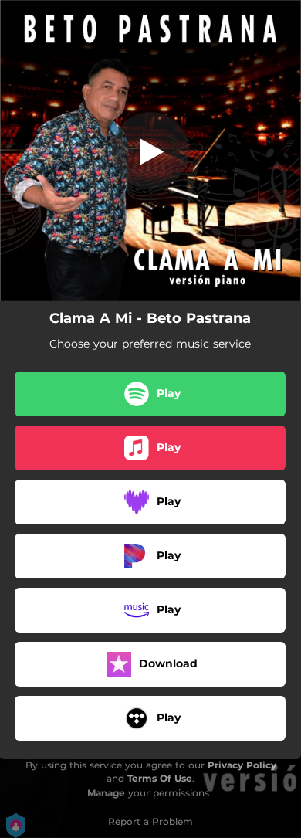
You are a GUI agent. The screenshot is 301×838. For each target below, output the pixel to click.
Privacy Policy (242, 765)
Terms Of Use (159, 778)
